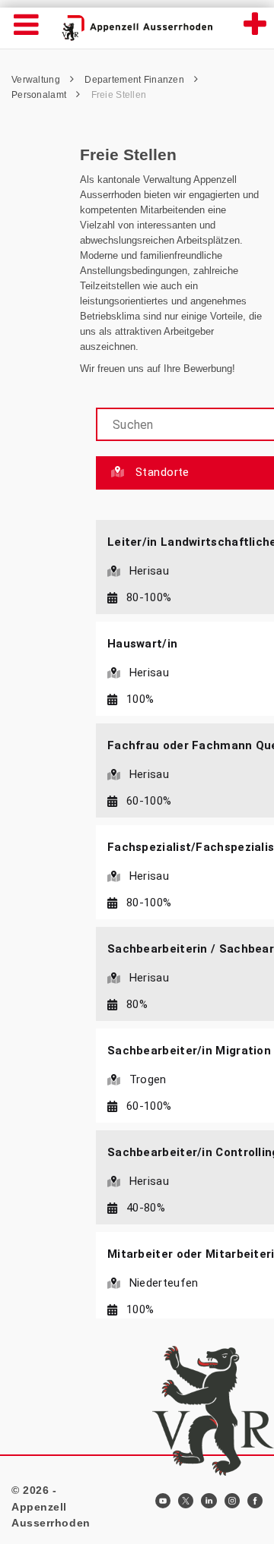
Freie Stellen (119, 95)
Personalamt (39, 95)
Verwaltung (36, 79)
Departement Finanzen (135, 79)
